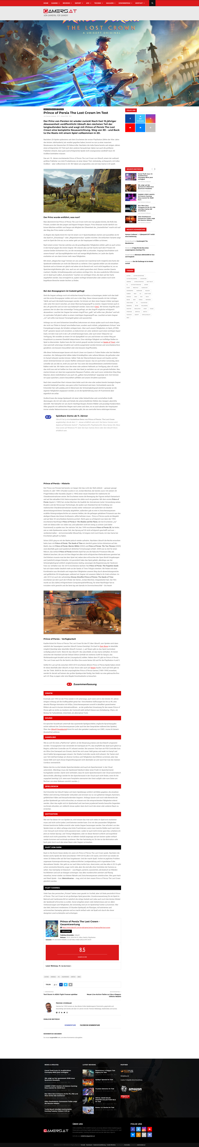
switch (73, 976)
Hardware (139, 290)
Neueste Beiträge (134, 169)
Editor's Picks (47, 109)
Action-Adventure (138, 275)
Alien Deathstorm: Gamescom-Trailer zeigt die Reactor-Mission (146, 218)
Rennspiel (129, 305)
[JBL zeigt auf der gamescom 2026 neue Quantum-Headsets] (130, 188)
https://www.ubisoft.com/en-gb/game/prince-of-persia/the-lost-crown (86, 928)
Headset (147, 290)
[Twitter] (138, 1129)
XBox (79, 976)
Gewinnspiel (130, 290)
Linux (135, 296)
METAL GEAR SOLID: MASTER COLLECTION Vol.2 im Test (105, 1099)
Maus (147, 296)
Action (46, 976)
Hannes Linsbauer (51, 116)
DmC (97, 307)
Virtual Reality (146, 314)
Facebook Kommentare (90, 1025)
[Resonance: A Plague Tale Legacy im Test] (88, 1073)
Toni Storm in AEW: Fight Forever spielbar (60, 994)
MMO (134, 299)
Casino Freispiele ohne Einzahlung (131, 1080)
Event (128, 287)
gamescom (144, 287)
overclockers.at (141, 1145)
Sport (145, 308)
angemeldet (54, 1037)
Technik (97, 3)
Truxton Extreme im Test (104, 1089)
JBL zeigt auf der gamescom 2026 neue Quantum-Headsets (146, 186)
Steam (93, 668)
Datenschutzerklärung (99, 1145)
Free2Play (135, 287)
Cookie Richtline (111, 1145)
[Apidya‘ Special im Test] (88, 1082)
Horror (129, 293)
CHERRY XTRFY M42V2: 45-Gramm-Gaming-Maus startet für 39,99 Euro (146, 197)
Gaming (54, 3)
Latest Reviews (89, 1065)
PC (57, 109)
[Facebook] (133, 1129)
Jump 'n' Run (147, 293)
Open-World (130, 302)
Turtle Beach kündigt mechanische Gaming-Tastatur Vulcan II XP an (58, 1110)
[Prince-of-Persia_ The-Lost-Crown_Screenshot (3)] (82, 190)
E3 (127, 284)
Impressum (89, 1145)
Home (46, 3)
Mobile (141, 299)
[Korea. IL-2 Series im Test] (88, 1110)
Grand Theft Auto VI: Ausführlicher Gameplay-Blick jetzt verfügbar (145, 176)
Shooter (129, 308)
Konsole (53, 976)
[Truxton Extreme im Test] (88, 1091)
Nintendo (148, 299)
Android (129, 281)
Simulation (137, 308)
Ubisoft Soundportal (59, 729)
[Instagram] (144, 1129)
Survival (137, 311)
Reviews (66, 3)
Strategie (129, 311)
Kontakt (139, 3)
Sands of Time (109, 342)
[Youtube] (149, 1129)
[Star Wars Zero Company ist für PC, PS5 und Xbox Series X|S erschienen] (130, 208)
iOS (140, 293)
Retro (136, 305)
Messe (128, 299)
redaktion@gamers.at (88, 1136)
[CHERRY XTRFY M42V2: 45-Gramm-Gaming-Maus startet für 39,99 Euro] (130, 197)
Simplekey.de (125, 1076)
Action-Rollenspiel (132, 278)
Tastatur (129, 314)
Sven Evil (100, 1082)
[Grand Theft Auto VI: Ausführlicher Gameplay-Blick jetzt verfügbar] (130, 177)
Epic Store (104, 646)
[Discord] (149, 1135)
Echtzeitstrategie (136, 284)
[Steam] (144, 1135)
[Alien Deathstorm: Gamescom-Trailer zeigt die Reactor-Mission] (130, 219)
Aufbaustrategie (139, 281)
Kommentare (70, 1025)
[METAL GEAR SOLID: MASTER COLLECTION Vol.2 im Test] (88, 1100)
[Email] (133, 1135)
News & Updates (51, 1065)
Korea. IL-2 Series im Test (104, 1107)
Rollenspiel (144, 305)
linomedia (127, 1145)
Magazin (109, 3)
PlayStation (65, 976)
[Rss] (138, 1135)
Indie (135, 293)
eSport (78, 3)
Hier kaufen (66, 931)
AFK (87, 3)
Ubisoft (137, 314)
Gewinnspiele (124, 3)
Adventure (143, 278)
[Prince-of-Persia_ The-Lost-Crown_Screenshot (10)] (82, 612)
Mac (141, 296)
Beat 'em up (150, 281)
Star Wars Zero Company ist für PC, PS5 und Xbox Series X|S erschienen (146, 208)
